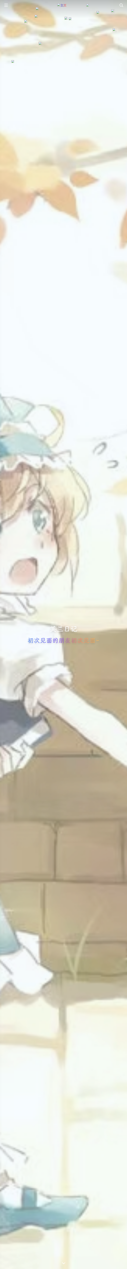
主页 (63, 5)
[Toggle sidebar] (6, 5)
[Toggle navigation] (121, 5)
